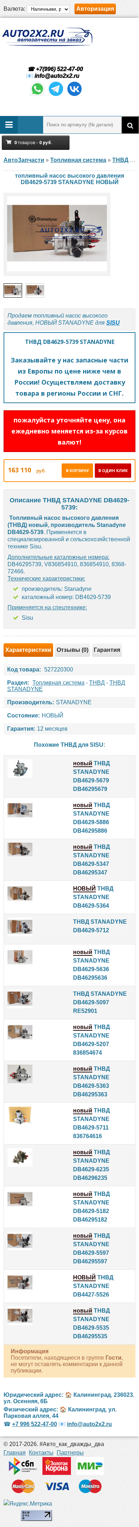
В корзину (77, 470)
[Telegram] (56, 95)
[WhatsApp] (37, 95)
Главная (15, 1453)
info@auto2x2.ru (57, 76)
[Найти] (130, 125)
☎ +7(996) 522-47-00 (54, 69)
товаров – (33, 142)
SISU (113, 323)
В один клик (113, 470)
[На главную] (47, 37)
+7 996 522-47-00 (34, 1424)
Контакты (41, 1453)
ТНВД (97, 683)
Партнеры (70, 1453)
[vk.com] (74, 95)
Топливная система (58, 683)
